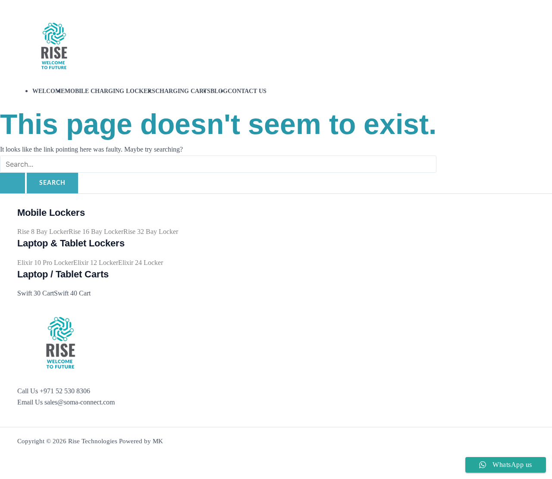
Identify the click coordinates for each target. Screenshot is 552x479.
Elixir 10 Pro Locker (45, 262)
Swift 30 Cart (35, 293)
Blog (219, 90)
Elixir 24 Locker (140, 262)
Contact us (247, 90)
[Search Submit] (12, 183)
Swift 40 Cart (72, 293)
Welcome (48, 90)
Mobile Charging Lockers (110, 90)
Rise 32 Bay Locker (150, 231)
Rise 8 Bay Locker (43, 231)
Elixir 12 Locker (95, 262)
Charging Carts (182, 90)
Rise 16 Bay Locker (96, 231)
